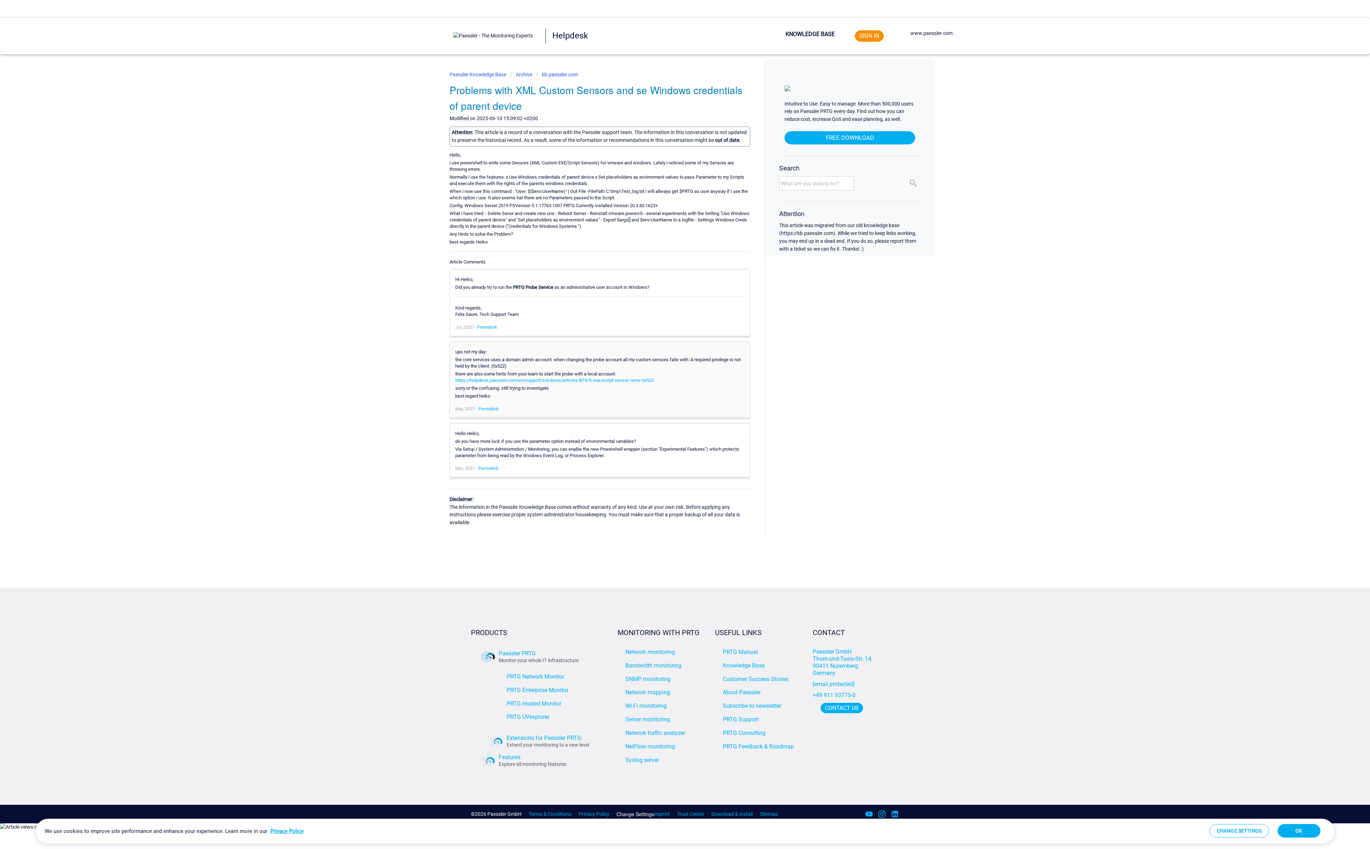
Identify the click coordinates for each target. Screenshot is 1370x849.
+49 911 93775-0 (834, 695)
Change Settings (635, 814)
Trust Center (690, 814)
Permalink (487, 327)
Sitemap (769, 814)
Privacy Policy (594, 814)
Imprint (662, 814)
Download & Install (732, 814)
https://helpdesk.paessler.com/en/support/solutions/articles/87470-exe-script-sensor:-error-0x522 (554, 380)
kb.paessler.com (560, 74)
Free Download (850, 137)
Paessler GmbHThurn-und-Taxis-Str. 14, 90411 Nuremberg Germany (843, 662)
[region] (685, 831)
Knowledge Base (810, 34)
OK (1298, 831)
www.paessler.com (931, 33)
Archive (524, 74)
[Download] (672, 340)
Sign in (869, 35)
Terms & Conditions (550, 814)
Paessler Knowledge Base (478, 74)
